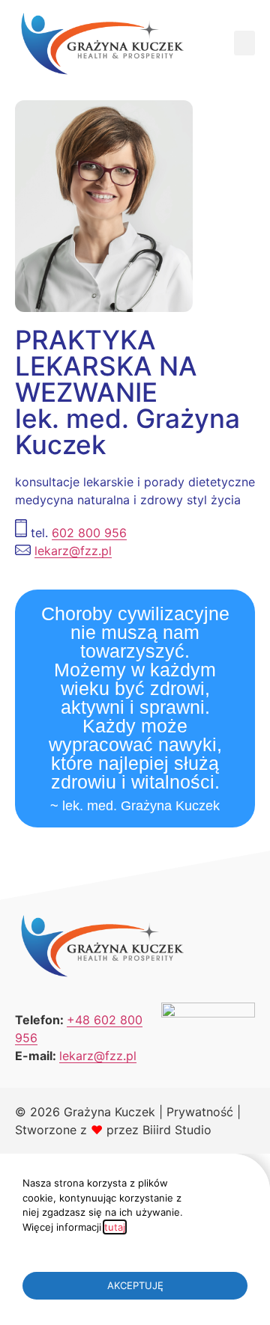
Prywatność (199, 1111)
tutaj (114, 1227)
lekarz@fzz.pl (73, 550)
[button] (244, 43)
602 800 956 (89, 532)
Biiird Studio (177, 1129)
